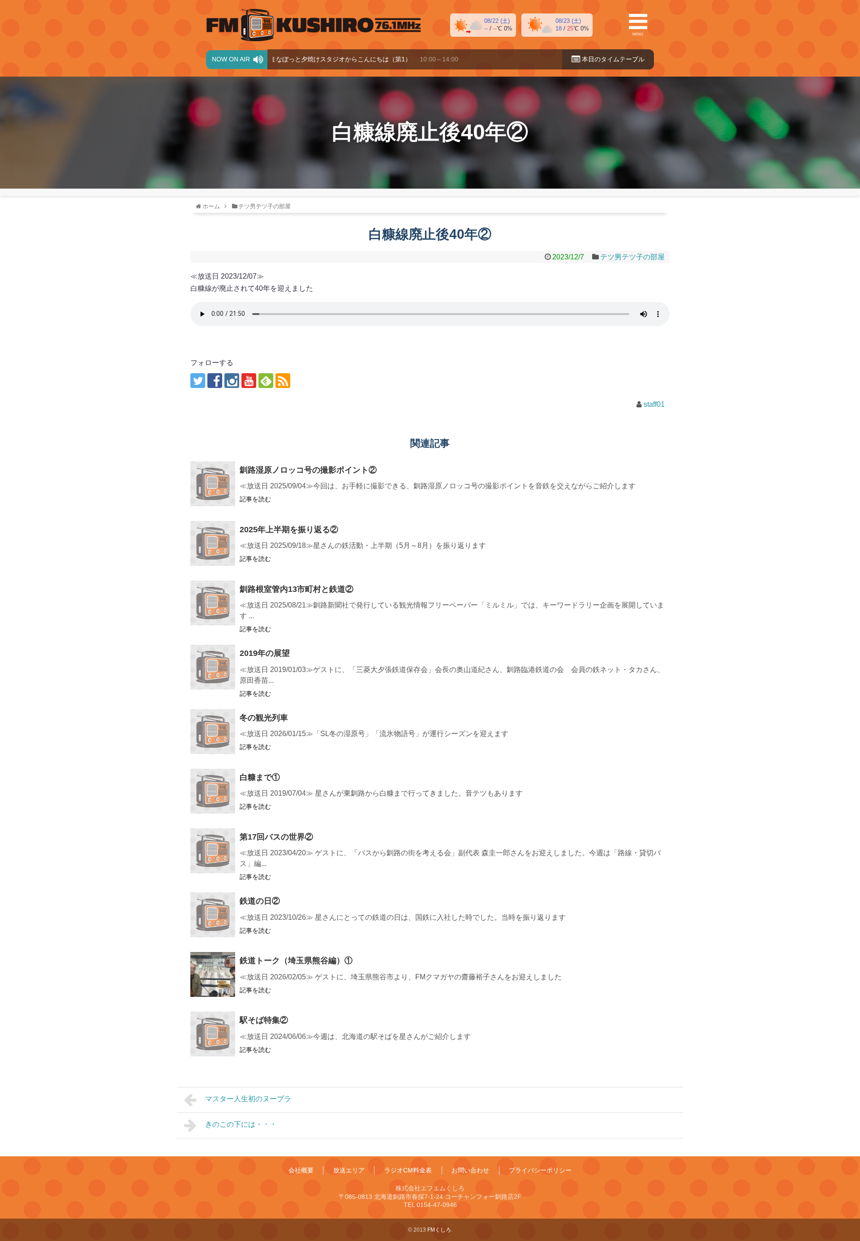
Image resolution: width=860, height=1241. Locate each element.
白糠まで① (260, 777)
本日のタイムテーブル (612, 59)
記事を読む (255, 499)
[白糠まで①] (212, 791)
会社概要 (301, 1170)
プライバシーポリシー (540, 1170)
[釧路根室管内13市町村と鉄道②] (212, 603)
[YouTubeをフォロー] (248, 380)
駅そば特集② (264, 1020)
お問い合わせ (470, 1170)
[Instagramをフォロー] (231, 380)
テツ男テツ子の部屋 (632, 257)
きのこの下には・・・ (241, 1124)
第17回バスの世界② (276, 836)
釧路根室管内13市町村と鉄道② (296, 589)
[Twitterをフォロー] (197, 380)
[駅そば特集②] (212, 1034)
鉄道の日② (260, 900)
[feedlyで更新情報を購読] (265, 380)
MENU (637, 34)
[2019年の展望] (212, 667)
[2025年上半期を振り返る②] (212, 543)
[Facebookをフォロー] (214, 380)
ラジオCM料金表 (408, 1170)
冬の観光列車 (264, 717)
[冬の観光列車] (212, 731)
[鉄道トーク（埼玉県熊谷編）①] (212, 974)
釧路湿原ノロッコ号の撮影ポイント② (308, 469)
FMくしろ (313, 25)
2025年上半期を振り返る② (289, 529)
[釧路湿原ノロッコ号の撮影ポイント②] (212, 483)
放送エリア (349, 1170)
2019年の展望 (265, 653)
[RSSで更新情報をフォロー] (282, 380)
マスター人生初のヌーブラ (248, 1099)
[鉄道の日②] (212, 914)
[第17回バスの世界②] (212, 850)
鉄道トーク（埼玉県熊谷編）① (296, 960)
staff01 (654, 404)
